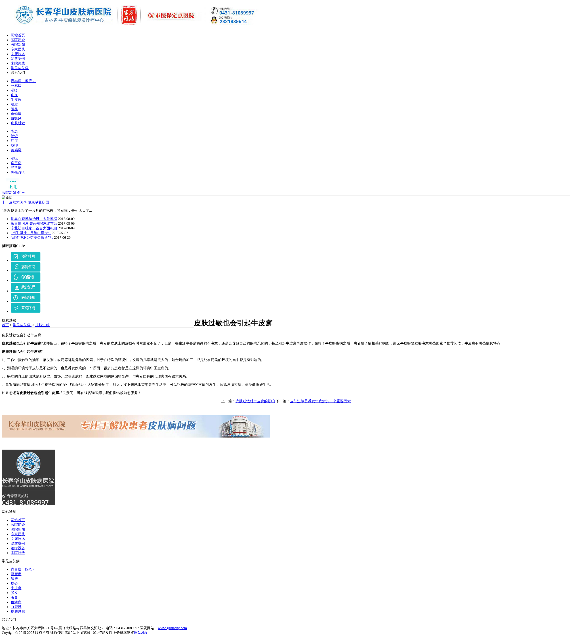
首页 (5, 325)
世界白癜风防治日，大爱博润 (34, 219)
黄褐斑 (16, 150)
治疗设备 (18, 548)
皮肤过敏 (18, 123)
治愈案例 (18, 58)
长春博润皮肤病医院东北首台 (34, 223)
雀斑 (14, 131)
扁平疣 (16, 163)
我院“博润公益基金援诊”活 (32, 237)
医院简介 (18, 40)
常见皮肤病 (20, 68)
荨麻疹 (16, 85)
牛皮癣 (16, 100)
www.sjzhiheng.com (172, 628)
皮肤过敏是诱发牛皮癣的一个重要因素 (320, 401)
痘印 (14, 145)
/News (21, 193)
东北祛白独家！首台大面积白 (34, 228)
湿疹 (14, 90)
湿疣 (14, 158)
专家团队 (18, 49)
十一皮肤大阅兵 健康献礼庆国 (25, 202)
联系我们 (18, 73)
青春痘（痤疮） (23, 81)
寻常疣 (16, 168)
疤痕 (14, 141)
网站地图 (141, 633)
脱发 (14, 104)
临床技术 (18, 54)
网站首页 (18, 35)
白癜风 (16, 118)
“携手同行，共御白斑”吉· (31, 233)
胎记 (14, 136)
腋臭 (14, 109)
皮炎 (14, 95)
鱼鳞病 (16, 114)
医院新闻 (18, 44)
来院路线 (18, 63)
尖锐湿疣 (18, 172)
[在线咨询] (25, 260)
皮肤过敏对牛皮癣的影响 (255, 401)
